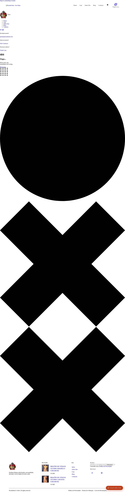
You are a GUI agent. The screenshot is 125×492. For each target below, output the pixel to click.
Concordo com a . (101, 466)
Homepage (3, 67)
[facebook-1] (1, 30)
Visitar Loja (3, 50)
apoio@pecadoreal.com (6, 36)
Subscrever (109, 464)
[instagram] (3, 30)
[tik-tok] (97, 473)
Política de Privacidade (105, 466)
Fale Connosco (4, 43)
